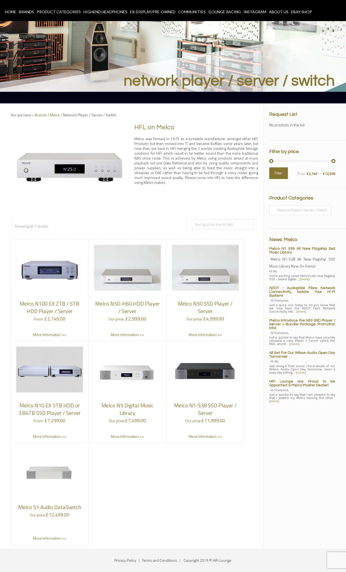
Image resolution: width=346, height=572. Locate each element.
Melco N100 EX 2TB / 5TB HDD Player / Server (49, 307)
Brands (41, 115)
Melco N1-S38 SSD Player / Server (205, 409)
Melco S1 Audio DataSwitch (49, 507)
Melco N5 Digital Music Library (127, 409)
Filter (278, 173)
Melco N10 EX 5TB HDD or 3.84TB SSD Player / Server (49, 409)
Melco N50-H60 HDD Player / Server (127, 307)
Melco (55, 115)
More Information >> (49, 334)
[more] (305, 279)
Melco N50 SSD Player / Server (205, 307)
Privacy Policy (125, 560)
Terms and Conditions (159, 560)
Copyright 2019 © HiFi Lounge (207, 560)
